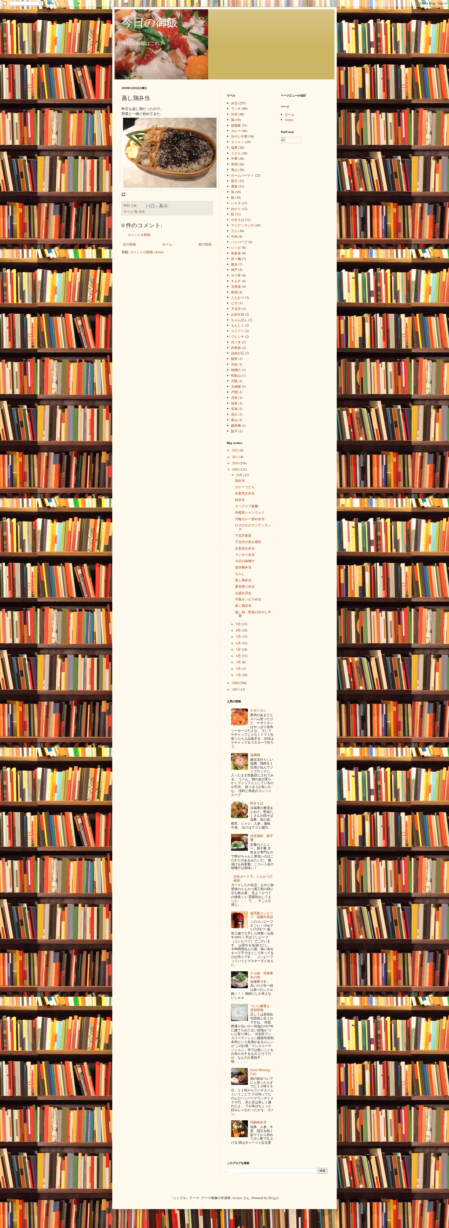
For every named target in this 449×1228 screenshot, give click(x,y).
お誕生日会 (243, 593)
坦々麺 (236, 258)
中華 (234, 158)
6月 (239, 643)
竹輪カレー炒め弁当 (249, 519)
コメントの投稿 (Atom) (147, 252)
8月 (239, 630)
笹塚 (234, 408)
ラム (234, 231)
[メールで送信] (148, 205)
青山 (234, 169)
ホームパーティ (242, 175)
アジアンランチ (242, 225)
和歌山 (236, 375)
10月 (239, 475)
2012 (235, 450)
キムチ (236, 281)
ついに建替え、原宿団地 (261, 1008)
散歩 (234, 264)
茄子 (234, 181)
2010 (235, 463)
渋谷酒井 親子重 (261, 838)
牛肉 (234, 236)
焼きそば (256, 803)
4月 (239, 655)
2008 (235, 683)
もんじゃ (237, 325)
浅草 (234, 403)
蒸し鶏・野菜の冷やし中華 (253, 614)
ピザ (234, 303)
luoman (237, 1198)
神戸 (234, 269)
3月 (239, 662)
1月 (239, 675)
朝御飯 (236, 125)
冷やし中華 (239, 136)
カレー (236, 130)
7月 (239, 636)
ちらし (240, 573)
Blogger (273, 1198)
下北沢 (236, 308)
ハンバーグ (239, 242)
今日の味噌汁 (245, 561)
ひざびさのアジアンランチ (253, 527)
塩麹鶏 (255, 754)
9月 (239, 624)
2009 (235, 469)
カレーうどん (245, 487)
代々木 (236, 342)
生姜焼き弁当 (245, 493)
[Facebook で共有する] (161, 205)
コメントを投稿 (138, 234)
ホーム (167, 244)
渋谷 (234, 114)
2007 (235, 689)
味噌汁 (236, 370)
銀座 (234, 358)
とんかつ (237, 297)
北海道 (236, 286)
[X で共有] (157, 205)
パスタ (236, 203)
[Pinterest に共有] (165, 205)
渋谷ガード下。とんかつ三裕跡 (253, 878)
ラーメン (237, 142)
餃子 (234, 431)
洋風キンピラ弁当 (248, 599)
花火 (234, 414)
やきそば (237, 219)
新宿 (234, 292)
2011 (235, 456)
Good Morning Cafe (260, 1072)
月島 (234, 397)
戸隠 (234, 392)
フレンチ (237, 336)
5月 (239, 649)
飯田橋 (236, 425)
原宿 (234, 164)
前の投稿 (205, 244)
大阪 (234, 381)
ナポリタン (258, 710)
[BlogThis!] (152, 205)
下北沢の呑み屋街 (248, 541)
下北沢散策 (243, 535)
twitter (289, 119)
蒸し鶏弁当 (243, 580)
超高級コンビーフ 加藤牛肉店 (261, 915)
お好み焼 (237, 314)
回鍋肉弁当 (258, 1122)
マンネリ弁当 (245, 554)
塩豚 (234, 147)
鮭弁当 (240, 499)
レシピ (236, 247)
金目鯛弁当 (243, 567)
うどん (236, 153)
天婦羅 (236, 386)
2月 (239, 668)
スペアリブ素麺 (246, 506)
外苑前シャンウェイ (249, 512)
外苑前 (236, 347)
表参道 (236, 253)
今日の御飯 (150, 21)
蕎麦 (234, 186)
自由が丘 (237, 353)
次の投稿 (129, 244)
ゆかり (236, 208)
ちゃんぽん (239, 320)
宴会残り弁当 (245, 586)
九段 (234, 364)
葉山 (234, 420)
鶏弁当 (240, 480)
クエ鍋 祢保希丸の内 (261, 975)
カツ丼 (236, 275)
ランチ (236, 108)
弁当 (142, 212)
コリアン (237, 331)
